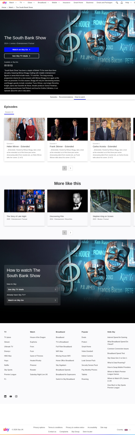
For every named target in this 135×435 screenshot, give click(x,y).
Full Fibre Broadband (64, 347)
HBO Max (7, 356)
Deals (84, 337)
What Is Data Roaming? (116, 363)
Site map (103, 427)
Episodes (53, 97)
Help (127, 2)
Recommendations (66, 97)
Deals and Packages (104, 2)
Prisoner (33, 365)
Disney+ (7, 351)
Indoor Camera (87, 356)
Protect (84, 342)
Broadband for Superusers (66, 374)
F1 (5, 379)
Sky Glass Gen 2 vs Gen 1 (117, 358)
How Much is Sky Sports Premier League (116, 386)
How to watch (80, 97)
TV (21, 2)
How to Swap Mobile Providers (119, 367)
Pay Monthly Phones (89, 370)
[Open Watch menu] (16, 2)
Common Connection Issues (118, 349)
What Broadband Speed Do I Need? (117, 343)
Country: (120, 430)
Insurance (66, 2)
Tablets (84, 374)
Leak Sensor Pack (88, 360)
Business (89, 2)
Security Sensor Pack (90, 365)
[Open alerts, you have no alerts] (121, 2)
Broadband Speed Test (116, 353)
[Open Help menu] (131, 2)
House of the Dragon (38, 337)
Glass (30, 2)
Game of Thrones (36, 356)
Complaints (64, 432)
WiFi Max (59, 351)
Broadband (42, 2)
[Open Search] (117, 2)
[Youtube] (10, 396)
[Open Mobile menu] (59, 2)
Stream (7, 342)
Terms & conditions (55, 427)
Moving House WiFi (63, 356)
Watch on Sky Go (20, 50)
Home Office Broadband (65, 360)
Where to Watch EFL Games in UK (118, 379)
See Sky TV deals (20, 56)
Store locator (87, 432)
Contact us (52, 432)
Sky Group (75, 432)
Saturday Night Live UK (39, 374)
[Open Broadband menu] (48, 2)
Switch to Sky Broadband (65, 379)
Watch (11, 2)
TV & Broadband (62, 342)
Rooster (33, 370)
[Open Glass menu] (34, 2)
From (32, 347)
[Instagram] (16, 396)
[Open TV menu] (24, 2)
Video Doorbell (87, 351)
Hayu (6, 360)
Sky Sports (8, 370)
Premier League (10, 374)
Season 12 (9, 112)
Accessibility (92, 427)
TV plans (7, 337)
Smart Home (78, 2)
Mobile (54, 2)
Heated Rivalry (35, 360)
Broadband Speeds (63, 370)
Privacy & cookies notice (75, 427)
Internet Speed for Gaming (117, 337)
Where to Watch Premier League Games (116, 373)
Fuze (32, 351)
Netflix (6, 365)
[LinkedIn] (5, 396)
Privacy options (39, 427)
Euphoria (33, 342)
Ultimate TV (8, 347)
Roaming (85, 379)
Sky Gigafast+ (61, 365)
